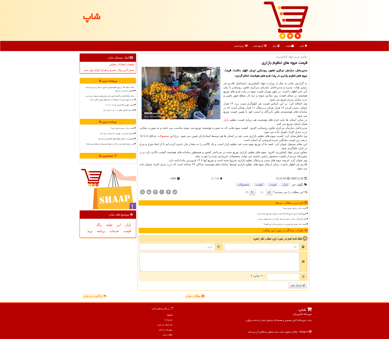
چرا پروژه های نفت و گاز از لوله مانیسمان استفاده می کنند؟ (110, 144)
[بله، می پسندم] (269, 192)
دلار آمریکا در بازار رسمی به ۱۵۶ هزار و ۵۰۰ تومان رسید (282, 219)
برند (89, 231)
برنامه (101, 231)
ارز (119, 224)
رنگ (99, 224)
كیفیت (259, 184)
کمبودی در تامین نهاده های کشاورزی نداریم (116, 139)
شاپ (302, 46)
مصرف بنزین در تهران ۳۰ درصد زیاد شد (117, 133)
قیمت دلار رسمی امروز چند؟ (294, 208)
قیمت (288, 46)
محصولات (163, 136)
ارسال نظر (296, 285)
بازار (275, 46)
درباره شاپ (239, 46)
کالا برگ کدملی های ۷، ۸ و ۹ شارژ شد (118, 110)
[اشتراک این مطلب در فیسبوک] (168, 191)
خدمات (114, 231)
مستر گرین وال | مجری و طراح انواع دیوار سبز (109, 69)
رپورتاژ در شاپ (165, 329)
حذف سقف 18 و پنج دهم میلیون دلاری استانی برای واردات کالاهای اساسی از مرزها (109, 89)
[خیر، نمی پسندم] (252, 192)
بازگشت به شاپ (93, 296)
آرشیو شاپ (258, 46)
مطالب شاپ (194, 296)
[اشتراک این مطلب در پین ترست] (155, 191)
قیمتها (169, 315)
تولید (109, 224)
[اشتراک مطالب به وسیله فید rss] (142, 191)
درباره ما (168, 320)
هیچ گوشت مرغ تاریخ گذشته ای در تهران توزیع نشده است (281, 214)
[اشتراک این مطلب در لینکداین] (149, 191)
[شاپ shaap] (286, 19)
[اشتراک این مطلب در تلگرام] (175, 191)
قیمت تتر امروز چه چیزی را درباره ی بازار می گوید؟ (285, 224)
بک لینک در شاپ (164, 325)
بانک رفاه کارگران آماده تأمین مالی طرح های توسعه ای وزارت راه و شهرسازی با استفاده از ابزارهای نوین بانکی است (109, 97)
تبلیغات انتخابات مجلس (121, 64)
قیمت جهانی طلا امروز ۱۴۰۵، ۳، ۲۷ (119, 105)
